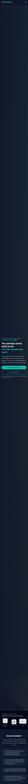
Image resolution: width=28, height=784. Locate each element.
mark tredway (7, 2)
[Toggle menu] (25, 2)
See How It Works (14, 372)
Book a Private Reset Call (14, 367)
